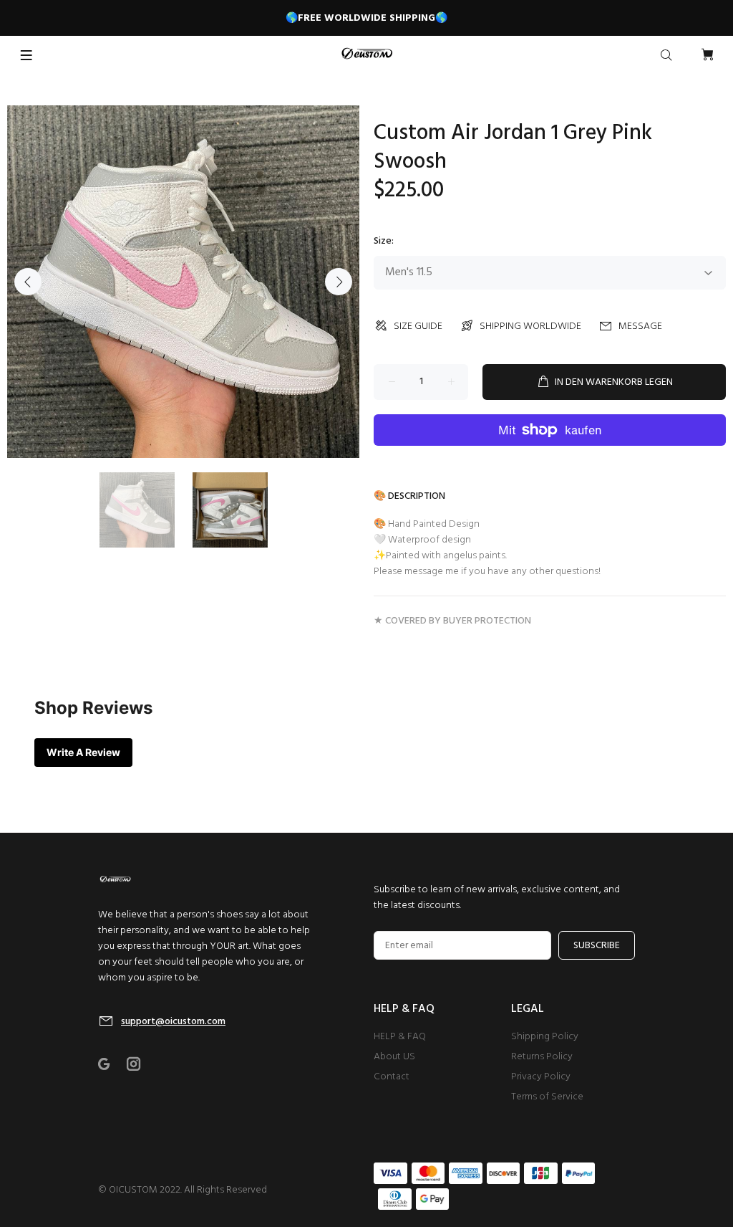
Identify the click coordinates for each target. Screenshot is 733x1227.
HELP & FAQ (400, 1036)
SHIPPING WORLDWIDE (530, 326)
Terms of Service (547, 1097)
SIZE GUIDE (418, 326)
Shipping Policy (544, 1036)
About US (394, 1057)
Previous (28, 281)
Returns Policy (542, 1057)
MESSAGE (640, 326)
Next (338, 281)
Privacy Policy (541, 1077)
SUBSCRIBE (596, 945)
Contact (391, 1077)
